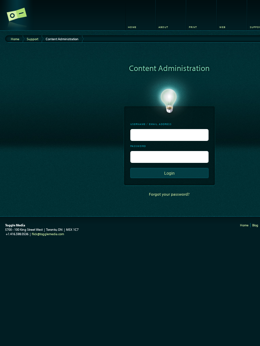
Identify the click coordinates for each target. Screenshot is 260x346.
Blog (255, 225)
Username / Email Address (151, 124)
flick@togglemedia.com (48, 234)
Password (138, 146)
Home (15, 39)
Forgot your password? (169, 194)
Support (32, 39)
